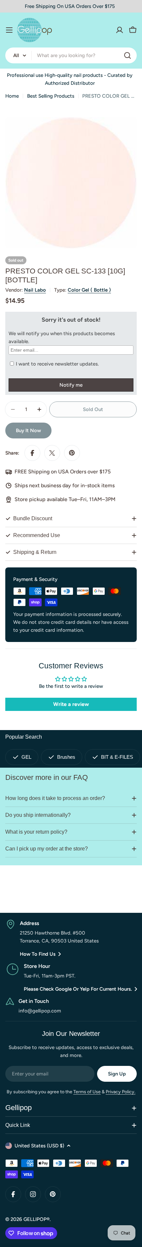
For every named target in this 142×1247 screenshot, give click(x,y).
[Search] (127, 55)
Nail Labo (35, 290)
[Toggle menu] (9, 30)
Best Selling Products (50, 96)
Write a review (71, 704)
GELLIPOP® (36, 1219)
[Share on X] (52, 453)
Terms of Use (87, 1092)
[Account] (120, 30)
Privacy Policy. (120, 1092)
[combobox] (71, 55)
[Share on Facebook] (32, 453)
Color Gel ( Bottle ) (89, 290)
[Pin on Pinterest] (72, 453)
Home (12, 96)
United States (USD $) (39, 1146)
